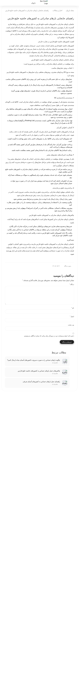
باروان (33, 3)
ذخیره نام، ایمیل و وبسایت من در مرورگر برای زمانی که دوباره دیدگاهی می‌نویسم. (49, 336)
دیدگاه (71, 284)
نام (72, 308)
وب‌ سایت (71, 325)
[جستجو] (11, 3)
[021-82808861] (4, 3)
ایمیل (72, 316)
